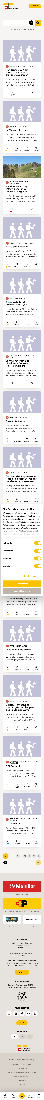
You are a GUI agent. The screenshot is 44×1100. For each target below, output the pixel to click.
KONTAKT (22, 972)
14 (34, 856)
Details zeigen (30, 576)
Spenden (35, 6)
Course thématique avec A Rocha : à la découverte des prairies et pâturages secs (21, 479)
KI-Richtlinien (22, 1080)
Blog (22, 1023)
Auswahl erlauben (22, 591)
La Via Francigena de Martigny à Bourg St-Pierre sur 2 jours (17, 363)
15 (38, 856)
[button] (22, 1096)
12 (25, 856)
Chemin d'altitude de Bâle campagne (16, 303)
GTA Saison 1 (13, 766)
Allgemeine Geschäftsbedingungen (22, 1072)
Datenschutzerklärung (22, 1076)
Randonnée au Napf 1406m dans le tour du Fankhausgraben (17, 72)
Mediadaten (22, 1084)
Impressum (22, 1068)
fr (22, 1037)
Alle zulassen (22, 584)
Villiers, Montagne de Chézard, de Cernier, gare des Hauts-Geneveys (20, 707)
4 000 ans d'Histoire (17, 247)
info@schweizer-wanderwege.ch (22, 953)
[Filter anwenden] (38, 23)
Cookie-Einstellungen (22, 1064)
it (30, 1037)
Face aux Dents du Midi (19, 649)
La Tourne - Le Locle (17, 130)
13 (29, 856)
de (14, 1037)
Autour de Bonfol (15, 421)
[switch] (37, 551)
